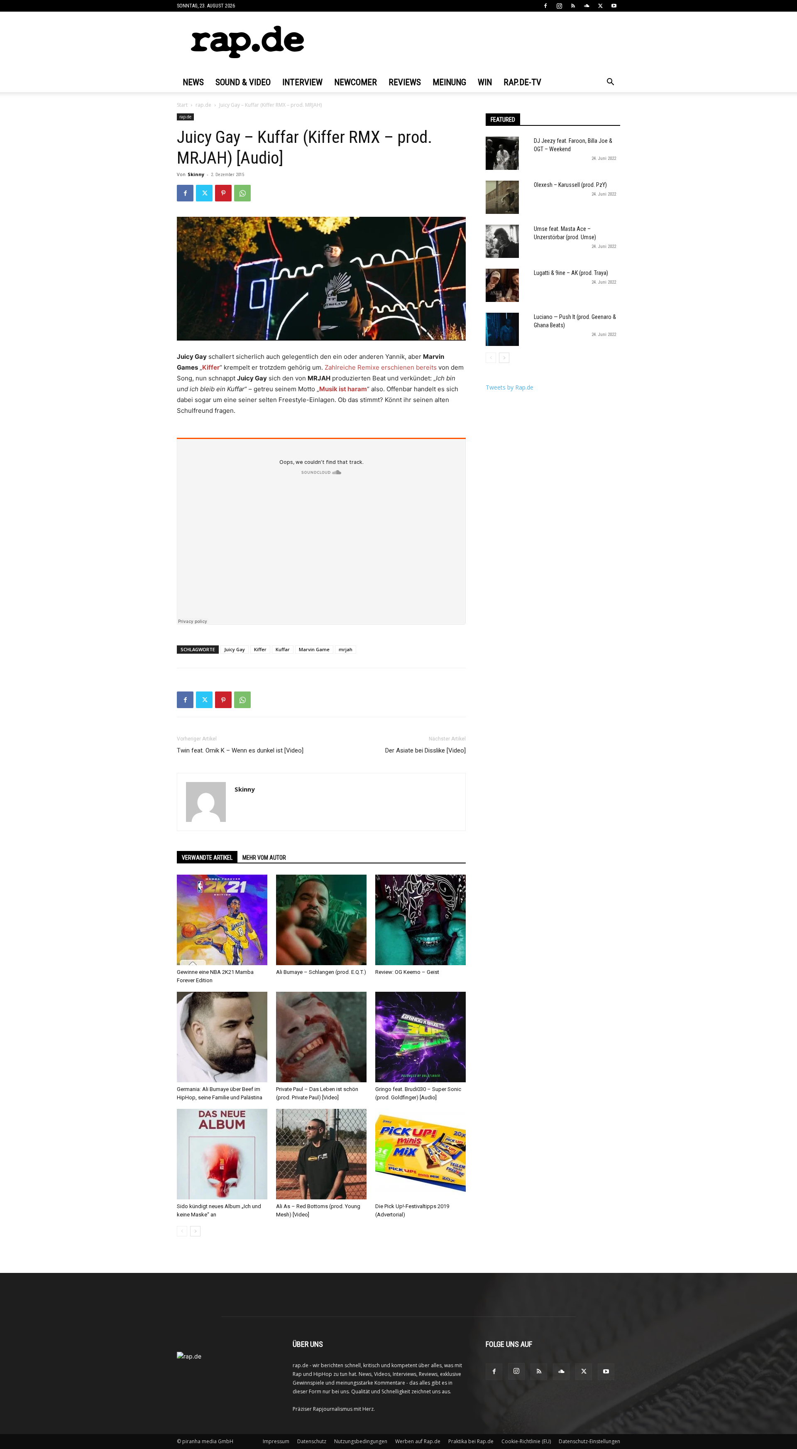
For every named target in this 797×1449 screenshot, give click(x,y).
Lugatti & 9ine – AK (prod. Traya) (571, 273)
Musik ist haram (343, 389)
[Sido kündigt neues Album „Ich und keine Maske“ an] (222, 1154)
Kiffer (211, 367)
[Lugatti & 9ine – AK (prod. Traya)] (502, 285)
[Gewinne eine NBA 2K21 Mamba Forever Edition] (222, 920)
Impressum (276, 1441)
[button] (610, 83)
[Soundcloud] (586, 6)
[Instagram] (559, 6)
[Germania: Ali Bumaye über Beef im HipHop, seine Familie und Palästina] (222, 1037)
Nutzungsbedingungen (360, 1441)
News (193, 82)
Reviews (405, 82)
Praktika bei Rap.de (471, 1441)
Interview (302, 82)
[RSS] (573, 6)
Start (182, 104)
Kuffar (283, 649)
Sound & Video (243, 82)
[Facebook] (545, 6)
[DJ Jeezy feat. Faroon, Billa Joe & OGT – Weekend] (502, 153)
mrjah (345, 649)
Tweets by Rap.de (509, 387)
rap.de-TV (522, 82)
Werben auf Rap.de (417, 1441)
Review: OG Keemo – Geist (407, 972)
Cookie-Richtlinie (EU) (526, 1441)
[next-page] (195, 1231)
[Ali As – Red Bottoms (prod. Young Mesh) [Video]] (321, 1154)
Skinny (196, 174)
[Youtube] (614, 6)
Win (485, 82)
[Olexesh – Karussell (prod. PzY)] (502, 197)
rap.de (203, 104)
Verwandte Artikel (207, 857)
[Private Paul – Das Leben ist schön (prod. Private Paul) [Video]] (321, 1037)
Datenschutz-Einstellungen (589, 1441)
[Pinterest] (223, 193)
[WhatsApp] (242, 193)
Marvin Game (314, 649)
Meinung (449, 82)
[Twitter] (600, 6)
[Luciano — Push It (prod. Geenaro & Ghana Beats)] (502, 329)
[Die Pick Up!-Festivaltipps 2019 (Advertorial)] (420, 1154)
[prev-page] (182, 1231)
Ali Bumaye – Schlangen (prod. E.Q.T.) (321, 972)
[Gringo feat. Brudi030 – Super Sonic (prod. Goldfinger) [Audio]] (420, 1037)
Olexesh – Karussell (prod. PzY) (570, 184)
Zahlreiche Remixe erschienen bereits (381, 367)
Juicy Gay (234, 649)
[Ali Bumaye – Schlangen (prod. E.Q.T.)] (321, 920)
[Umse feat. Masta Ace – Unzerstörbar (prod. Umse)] (502, 241)
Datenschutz (311, 1441)
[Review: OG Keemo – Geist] (420, 920)
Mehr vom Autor (264, 857)
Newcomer (355, 82)
